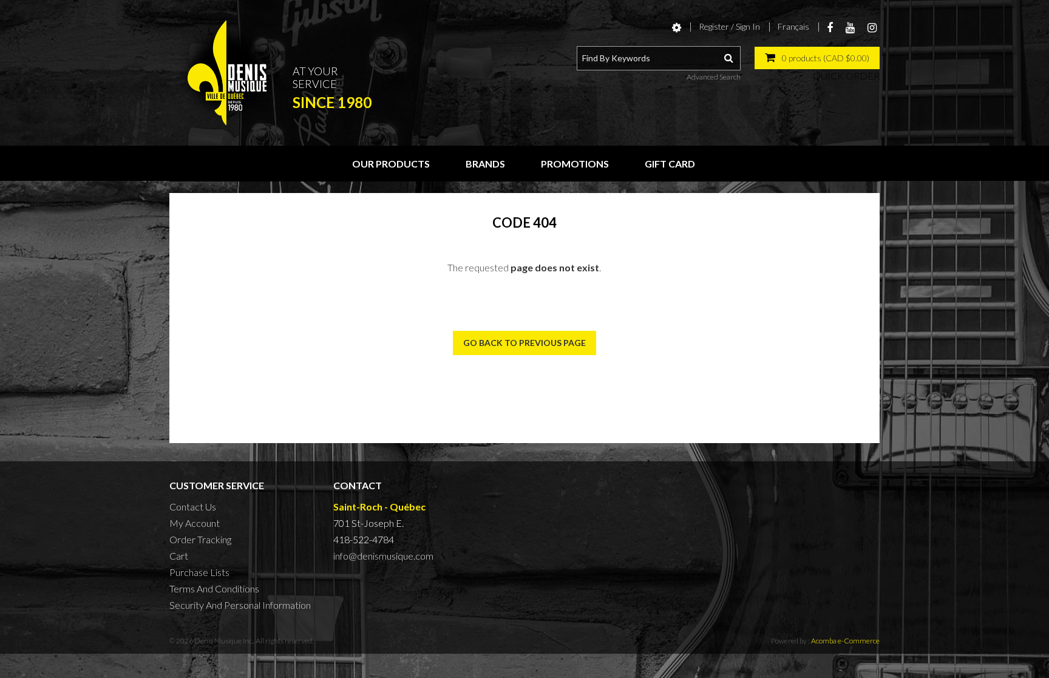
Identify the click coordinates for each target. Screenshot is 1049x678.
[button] (817, 58)
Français (793, 26)
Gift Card (670, 163)
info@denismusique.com (383, 555)
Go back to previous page (524, 342)
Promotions (575, 163)
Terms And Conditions (214, 588)
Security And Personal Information (240, 605)
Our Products (391, 163)
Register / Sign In (729, 26)
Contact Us (192, 506)
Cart (178, 555)
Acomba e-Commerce (845, 640)
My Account (194, 523)
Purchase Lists (199, 572)
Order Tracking (200, 539)
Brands (485, 163)
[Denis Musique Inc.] (227, 73)
